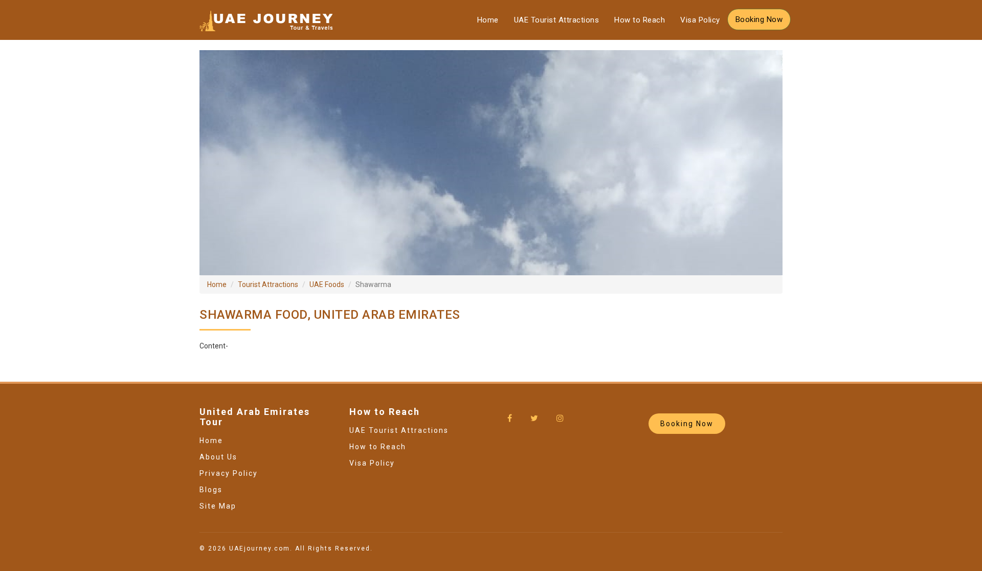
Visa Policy (700, 20)
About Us (218, 457)
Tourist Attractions (268, 284)
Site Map (217, 506)
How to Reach (639, 20)
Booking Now (759, 19)
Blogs (210, 490)
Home (488, 20)
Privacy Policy (228, 473)
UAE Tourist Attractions (556, 20)
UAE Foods (326, 284)
